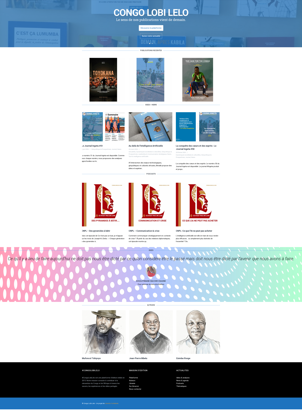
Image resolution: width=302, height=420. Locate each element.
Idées (216, 152)
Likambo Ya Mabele (111, 403)
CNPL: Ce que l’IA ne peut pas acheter (147, 231)
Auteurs (132, 380)
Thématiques (181, 386)
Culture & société (182, 152)
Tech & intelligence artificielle (92, 156)
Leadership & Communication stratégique (106, 154)
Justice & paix (181, 154)
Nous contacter (135, 389)
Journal (141, 157)
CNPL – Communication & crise (97, 231)
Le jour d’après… (184, 146)
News (122, 154)
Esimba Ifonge (183, 358)
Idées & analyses (183, 378)
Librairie (132, 383)
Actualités (85, 152)
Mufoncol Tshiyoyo (91, 358)
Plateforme (133, 378)
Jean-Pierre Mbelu (138, 358)
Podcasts (180, 383)
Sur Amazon (134, 386)
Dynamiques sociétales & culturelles (102, 152)
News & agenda (182, 380)
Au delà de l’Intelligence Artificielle (99, 146)
